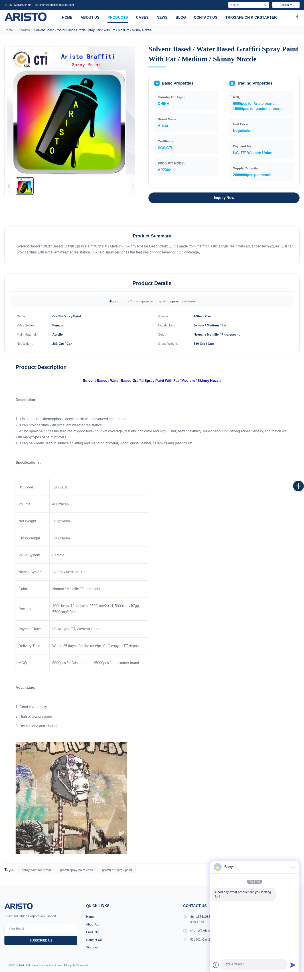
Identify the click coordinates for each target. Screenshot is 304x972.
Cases (142, 17)
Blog (181, 17)
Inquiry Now (224, 198)
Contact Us (205, 17)
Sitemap (92, 947)
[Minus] (293, 867)
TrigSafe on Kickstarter (251, 17)
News (162, 17)
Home (67, 17)
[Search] (265, 5)
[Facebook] (297, 17)
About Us (90, 17)
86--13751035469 (20, 4)
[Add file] (216, 965)
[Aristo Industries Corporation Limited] (25, 20)
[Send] (292, 965)
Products (117, 17)
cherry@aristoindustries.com (56, 4)
